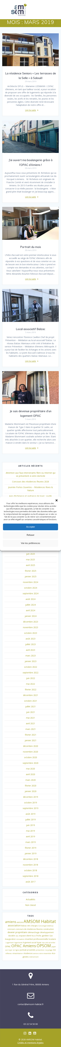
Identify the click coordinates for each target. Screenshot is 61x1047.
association (14, 925)
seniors (36, 953)
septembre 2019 (30, 808)
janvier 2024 (30, 616)
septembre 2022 (30, 672)
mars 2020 (30, 780)
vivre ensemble (45, 953)
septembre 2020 (30, 763)
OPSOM (44, 945)
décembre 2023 (30, 621)
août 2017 (30, 881)
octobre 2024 (30, 587)
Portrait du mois (30, 247)
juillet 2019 (30, 819)
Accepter (30, 527)
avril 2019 (30, 836)
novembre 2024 (30, 582)
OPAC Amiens (23, 945)
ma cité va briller (48, 943)
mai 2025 (30, 559)
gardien (45, 935)
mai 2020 (30, 768)
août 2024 (30, 599)
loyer (39, 942)
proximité (31, 950)
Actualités (30, 899)
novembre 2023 (30, 627)
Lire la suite (30, 110)
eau (17, 936)
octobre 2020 (30, 757)
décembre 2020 (30, 746)
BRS (28, 926)
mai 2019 (30, 830)
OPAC (8, 946)
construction (48, 929)
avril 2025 (30, 565)
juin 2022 (30, 678)
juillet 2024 (30, 604)
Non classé (30, 905)
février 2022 (30, 689)
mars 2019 (30, 842)
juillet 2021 (30, 706)
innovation (20, 939)
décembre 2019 (30, 796)
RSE (54, 950)
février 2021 (30, 734)
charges (34, 925)
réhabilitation (17, 953)
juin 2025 (30, 553)
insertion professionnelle (36, 939)
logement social (29, 942)
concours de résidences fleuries (29, 929)
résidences (28, 953)
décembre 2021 (30, 695)
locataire (52, 939)
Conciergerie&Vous (45, 926)
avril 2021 (30, 723)
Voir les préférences (30, 543)
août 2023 (30, 638)
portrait (23, 950)
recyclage (48, 950)
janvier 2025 (30, 576)
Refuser (30, 535)
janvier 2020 (30, 791)
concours (11, 929)
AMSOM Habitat (40, 921)
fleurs (34, 936)
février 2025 (30, 570)
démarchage (34, 932)
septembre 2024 (30, 593)
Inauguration (10, 939)
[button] (56, 500)
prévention (40, 950)
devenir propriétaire (17, 932)
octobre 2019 (30, 802)
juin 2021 (30, 712)
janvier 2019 (30, 853)
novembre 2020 (30, 751)
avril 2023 (30, 650)
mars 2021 (30, 729)
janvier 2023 (30, 661)
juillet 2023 (30, 644)
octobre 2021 (30, 700)
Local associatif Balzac (30, 329)
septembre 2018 (30, 876)
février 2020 (30, 785)
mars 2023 (30, 655)
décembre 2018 (30, 859)
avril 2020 (30, 774)
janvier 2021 (30, 740)
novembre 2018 (30, 864)
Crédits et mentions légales (30, 1042)
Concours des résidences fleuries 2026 (30, 481)
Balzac (24, 925)
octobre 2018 (30, 870)
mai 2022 (30, 683)
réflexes (8, 953)
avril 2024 (30, 610)
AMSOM (20, 922)
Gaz (51, 935)
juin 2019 (30, 825)
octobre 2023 (30, 633)
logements (18, 943)
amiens (10, 922)
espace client (25, 935)
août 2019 (30, 813)
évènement (33, 957)
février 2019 (30, 847)
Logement (10, 943)
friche (38, 935)
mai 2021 (30, 717)
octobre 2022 (30, 666)
